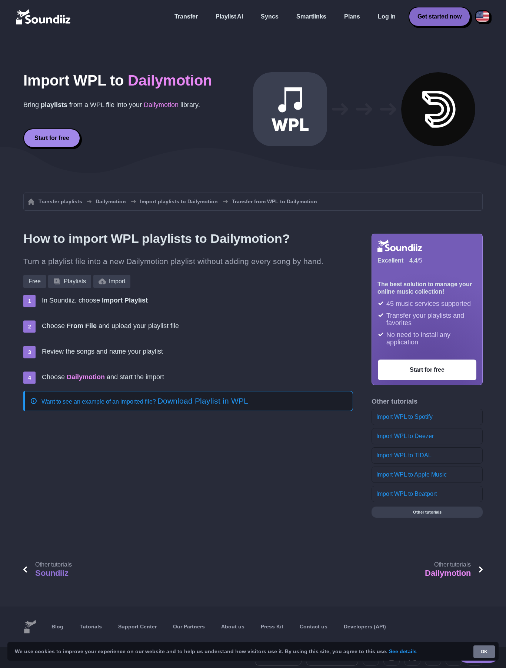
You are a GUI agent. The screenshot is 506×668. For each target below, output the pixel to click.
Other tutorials (427, 512)
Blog (57, 626)
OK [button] (484, 651)
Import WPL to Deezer (405, 436)
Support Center (137, 626)
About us (232, 626)
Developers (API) (365, 626)
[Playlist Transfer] (43, 16)
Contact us (313, 626)
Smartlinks (311, 16)
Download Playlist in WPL (202, 401)
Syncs (270, 16)
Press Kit (272, 626)
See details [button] (403, 651)
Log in (387, 16)
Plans (352, 16)
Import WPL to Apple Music (411, 474)
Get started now (439, 16)
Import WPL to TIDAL (404, 455)
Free (35, 281)
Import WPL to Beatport (406, 494)
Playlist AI (229, 16)
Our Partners (189, 626)
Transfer (186, 16)
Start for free (51, 138)
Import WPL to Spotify (404, 417)
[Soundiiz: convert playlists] (30, 626)
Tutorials (91, 626)
